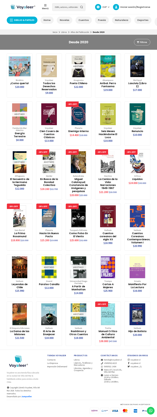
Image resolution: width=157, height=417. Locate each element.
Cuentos (83, 20)
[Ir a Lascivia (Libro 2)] (137, 66)
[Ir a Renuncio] (137, 114)
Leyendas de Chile (20, 286)
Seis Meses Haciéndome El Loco (108, 134)
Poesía (102, 20)
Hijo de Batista (137, 331)
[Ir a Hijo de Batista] (137, 314)
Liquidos (137, 179)
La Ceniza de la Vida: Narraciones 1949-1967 (108, 184)
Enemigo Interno (78, 131)
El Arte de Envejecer (49, 333)
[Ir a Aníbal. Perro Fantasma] (108, 66)
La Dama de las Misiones (19, 333)
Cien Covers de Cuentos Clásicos (49, 134)
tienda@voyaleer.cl (113, 360)
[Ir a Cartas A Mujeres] (108, 267)
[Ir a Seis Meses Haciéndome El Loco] (108, 114)
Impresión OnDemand (57, 366)
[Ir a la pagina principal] (22, 7)
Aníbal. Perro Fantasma (108, 85)
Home (47, 20)
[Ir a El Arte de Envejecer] (49, 314)
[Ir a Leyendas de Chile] (19, 267)
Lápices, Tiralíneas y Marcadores (83, 364)
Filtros (143, 42)
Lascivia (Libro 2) (137, 85)
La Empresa (52, 363)
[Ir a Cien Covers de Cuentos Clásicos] (49, 114)
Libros (64, 32)
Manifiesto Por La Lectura (137, 286)
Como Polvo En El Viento (78, 235)
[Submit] (81, 7)
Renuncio (137, 131)
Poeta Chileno (78, 83)
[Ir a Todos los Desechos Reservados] (49, 66)
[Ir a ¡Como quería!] (19, 66)
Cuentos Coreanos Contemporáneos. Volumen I (137, 238)
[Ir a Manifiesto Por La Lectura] (137, 267)
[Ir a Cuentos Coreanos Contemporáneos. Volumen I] (137, 216)
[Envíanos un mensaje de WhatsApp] (151, 411)
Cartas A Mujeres (108, 286)
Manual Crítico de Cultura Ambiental (108, 334)
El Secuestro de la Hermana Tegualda (19, 182)
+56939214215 (110, 363)
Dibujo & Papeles (24, 20)
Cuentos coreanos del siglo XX (108, 236)
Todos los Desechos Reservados (49, 86)
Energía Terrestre (20, 135)
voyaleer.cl (135, 360)
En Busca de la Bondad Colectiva (49, 182)
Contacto (51, 360)
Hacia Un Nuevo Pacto (49, 235)
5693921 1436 (110, 366)
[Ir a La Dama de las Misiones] (19, 314)
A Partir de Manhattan (79, 288)
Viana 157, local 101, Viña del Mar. (113, 371)
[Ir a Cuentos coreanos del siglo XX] (108, 216)
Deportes (142, 20)
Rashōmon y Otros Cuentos (78, 333)
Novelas (64, 20)
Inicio (55, 32)
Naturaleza (121, 20)
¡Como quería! (19, 83)
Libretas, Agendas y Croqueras (83, 369)
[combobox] (68, 7)
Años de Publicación (80, 32)
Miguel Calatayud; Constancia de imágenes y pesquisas (78, 185)
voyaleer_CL (136, 366)
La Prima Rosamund (19, 235)
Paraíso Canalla (49, 284)
